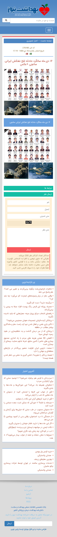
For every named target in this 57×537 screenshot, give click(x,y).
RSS (28, 501)
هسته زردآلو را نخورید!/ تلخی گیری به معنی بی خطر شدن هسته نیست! (28, 356)
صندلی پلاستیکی (45, 455)
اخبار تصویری (32, 41)
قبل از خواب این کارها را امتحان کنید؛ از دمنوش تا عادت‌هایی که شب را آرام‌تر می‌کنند (28, 393)
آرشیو (28, 494)
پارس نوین (15, 529)
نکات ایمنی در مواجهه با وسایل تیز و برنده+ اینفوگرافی (30, 427)
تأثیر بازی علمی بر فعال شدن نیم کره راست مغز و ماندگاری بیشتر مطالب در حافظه (28, 326)
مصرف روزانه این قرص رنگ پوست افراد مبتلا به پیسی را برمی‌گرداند (28, 308)
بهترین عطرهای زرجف (43, 459)
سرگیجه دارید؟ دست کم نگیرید (39, 303)
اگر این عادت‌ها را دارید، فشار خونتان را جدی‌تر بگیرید (30, 423)
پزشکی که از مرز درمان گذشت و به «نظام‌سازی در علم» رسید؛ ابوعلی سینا (28, 333)
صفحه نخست (46, 41)
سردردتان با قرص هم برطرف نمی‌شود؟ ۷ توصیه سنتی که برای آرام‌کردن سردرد (28, 379)
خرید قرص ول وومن (43, 451)
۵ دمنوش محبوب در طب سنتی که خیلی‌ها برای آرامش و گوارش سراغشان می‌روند (28, 411)
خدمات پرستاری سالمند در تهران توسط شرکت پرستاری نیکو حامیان (28, 465)
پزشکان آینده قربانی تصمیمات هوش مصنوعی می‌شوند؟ (29, 320)
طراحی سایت (41, 529)
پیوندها (28, 497)
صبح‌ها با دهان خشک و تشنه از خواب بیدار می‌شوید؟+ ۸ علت (28, 436)
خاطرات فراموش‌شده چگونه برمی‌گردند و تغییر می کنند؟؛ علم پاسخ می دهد (28, 290)
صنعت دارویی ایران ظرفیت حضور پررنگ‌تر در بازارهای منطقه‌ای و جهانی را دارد (28, 350)
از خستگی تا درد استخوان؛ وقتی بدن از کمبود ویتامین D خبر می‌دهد (28, 418)
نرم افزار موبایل (29, 529)
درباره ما (28, 486)
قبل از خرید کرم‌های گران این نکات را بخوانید (34, 399)
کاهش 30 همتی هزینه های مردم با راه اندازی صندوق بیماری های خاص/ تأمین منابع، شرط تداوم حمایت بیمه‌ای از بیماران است (28, 341)
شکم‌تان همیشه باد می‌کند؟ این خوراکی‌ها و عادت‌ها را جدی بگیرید (28, 386)
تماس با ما (28, 490)
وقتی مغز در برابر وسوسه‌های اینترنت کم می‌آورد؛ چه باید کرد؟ (28, 297)
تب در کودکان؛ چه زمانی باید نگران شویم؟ (34, 431)
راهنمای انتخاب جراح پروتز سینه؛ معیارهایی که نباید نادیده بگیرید (28, 315)
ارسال (9, 523)
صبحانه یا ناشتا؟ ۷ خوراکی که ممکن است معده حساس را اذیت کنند (28, 404)
